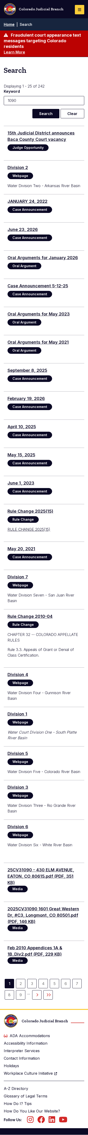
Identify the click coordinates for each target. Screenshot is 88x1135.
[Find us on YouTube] (63, 1121)
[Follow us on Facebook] (41, 1121)
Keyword (12, 91)
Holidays (11, 1065)
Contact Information (22, 1058)
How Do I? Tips (18, 1103)
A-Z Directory (16, 1088)
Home (9, 24)
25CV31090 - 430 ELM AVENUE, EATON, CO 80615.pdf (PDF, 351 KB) (41, 876)
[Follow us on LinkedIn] (52, 1121)
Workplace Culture (28, 1073)
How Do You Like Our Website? (32, 1111)
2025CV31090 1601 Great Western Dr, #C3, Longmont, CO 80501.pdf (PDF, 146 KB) (43, 915)
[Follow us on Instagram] (30, 1121)
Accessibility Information (25, 1043)
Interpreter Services (22, 1050)
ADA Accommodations (30, 1035)
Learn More (14, 52)
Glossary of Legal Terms (25, 1096)
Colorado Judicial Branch (41, 9)
